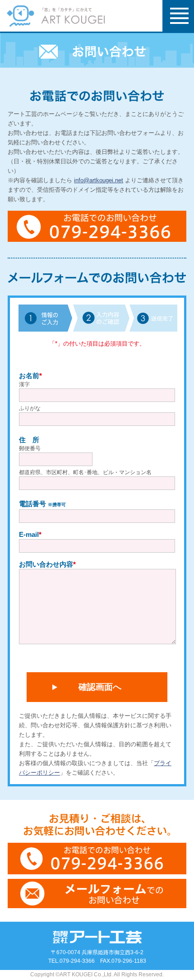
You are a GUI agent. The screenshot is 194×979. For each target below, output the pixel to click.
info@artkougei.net (98, 180)
